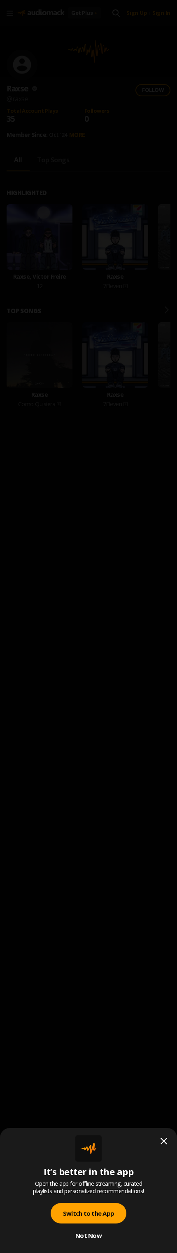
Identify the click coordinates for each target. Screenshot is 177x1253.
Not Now (88, 1235)
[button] (88, 626)
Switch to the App (88, 1213)
